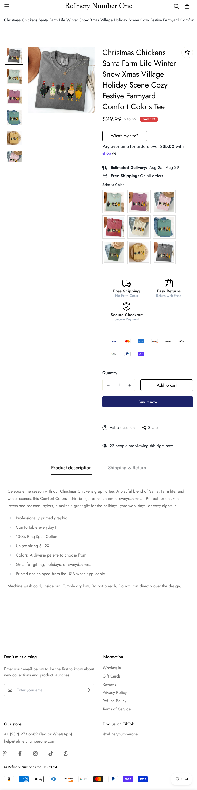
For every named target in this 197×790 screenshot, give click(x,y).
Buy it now (147, 402)
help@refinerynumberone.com (29, 741)
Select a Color (113, 184)
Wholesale (112, 668)
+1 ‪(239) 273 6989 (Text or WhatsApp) (38, 734)
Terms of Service (117, 709)
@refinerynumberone (120, 734)
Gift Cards (111, 676)
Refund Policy (114, 701)
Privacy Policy (115, 693)
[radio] (113, 201)
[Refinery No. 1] (98, 6)
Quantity (109, 373)
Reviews (109, 684)
